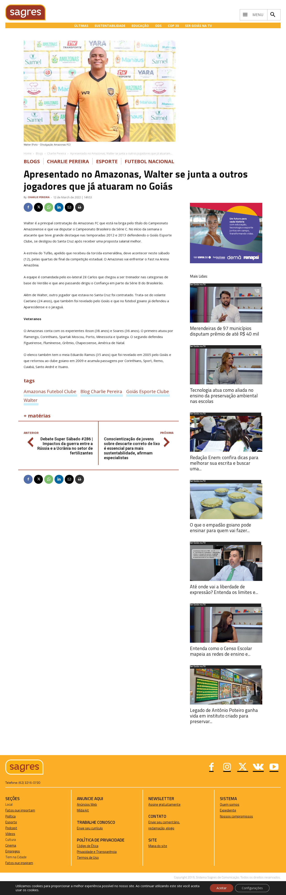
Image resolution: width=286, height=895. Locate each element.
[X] (38, 207)
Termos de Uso (88, 857)
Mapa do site (157, 845)
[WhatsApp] (48, 207)
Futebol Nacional (149, 161)
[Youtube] (274, 767)
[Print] (79, 207)
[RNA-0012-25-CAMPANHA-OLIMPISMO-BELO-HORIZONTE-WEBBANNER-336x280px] (226, 262)
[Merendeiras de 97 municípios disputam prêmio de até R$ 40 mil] (226, 305)
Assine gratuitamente (164, 804)
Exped (224, 810)
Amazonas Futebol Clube (50, 391)
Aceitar (222, 888)
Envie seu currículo (90, 828)
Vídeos (10, 833)
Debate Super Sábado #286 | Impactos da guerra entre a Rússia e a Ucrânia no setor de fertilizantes (65, 446)
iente (232, 810)
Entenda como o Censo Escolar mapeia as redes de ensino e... (221, 651)
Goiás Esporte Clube (147, 391)
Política (10, 816)
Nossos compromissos (236, 816)
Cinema (10, 845)
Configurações (252, 888)
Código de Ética (87, 845)
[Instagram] (227, 767)
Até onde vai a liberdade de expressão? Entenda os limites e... (224, 589)
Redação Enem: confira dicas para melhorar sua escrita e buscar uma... (224, 463)
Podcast (11, 828)
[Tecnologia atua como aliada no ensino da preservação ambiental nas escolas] (226, 366)
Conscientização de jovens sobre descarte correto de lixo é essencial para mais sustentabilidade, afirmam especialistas (132, 448)
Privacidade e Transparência (97, 851)
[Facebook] (28, 207)
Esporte (107, 161)
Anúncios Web (87, 804)
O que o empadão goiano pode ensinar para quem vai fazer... (220, 527)
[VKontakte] (258, 767)
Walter (31, 400)
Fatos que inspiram (19, 862)
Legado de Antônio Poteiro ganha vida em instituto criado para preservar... (224, 716)
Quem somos (229, 804)
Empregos (12, 851)
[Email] (69, 207)
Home (28, 153)
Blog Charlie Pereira (101, 391)
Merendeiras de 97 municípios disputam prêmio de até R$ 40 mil (224, 331)
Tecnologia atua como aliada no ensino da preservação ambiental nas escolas (224, 395)
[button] (272, 14)
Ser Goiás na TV (198, 284)
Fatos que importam (20, 810)
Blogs (39, 153)
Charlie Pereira (56, 153)
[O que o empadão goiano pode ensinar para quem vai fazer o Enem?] (226, 501)
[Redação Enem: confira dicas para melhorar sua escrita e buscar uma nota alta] (226, 434)
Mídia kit (83, 810)
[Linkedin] (59, 207)
